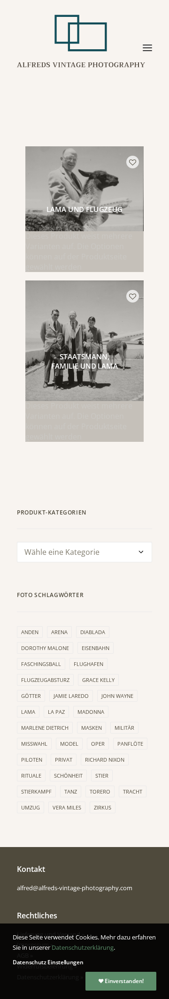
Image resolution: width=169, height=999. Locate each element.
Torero (100, 791)
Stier (101, 775)
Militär (124, 727)
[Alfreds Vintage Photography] (81, 48)
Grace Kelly (98, 679)
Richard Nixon (104, 759)
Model (69, 743)
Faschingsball (41, 663)
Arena (59, 632)
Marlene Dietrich (45, 727)
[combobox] (84, 552)
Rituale (31, 775)
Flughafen (88, 663)
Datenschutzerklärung (83, 947)
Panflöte (130, 743)
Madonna (90, 711)
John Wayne (117, 695)
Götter (31, 695)
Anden (29, 632)
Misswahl (34, 743)
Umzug (30, 807)
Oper (98, 743)
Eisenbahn (95, 647)
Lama (28, 711)
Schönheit (68, 775)
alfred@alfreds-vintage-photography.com (74, 888)
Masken (91, 727)
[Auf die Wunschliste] (132, 162)
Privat (63, 759)
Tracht (132, 791)
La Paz (56, 711)
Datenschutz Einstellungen (48, 962)
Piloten (31, 759)
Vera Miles (67, 807)
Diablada (92, 632)
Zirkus (102, 807)
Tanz (70, 791)
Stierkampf (36, 791)
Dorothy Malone (45, 647)
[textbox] (84, 552)
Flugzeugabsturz (45, 679)
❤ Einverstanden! (121, 981)
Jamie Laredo (71, 695)
